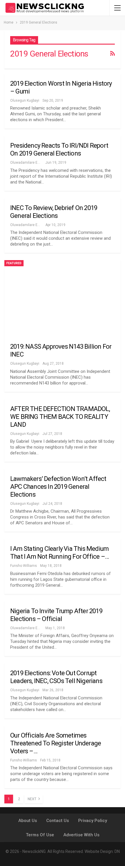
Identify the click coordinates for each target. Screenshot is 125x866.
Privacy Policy (92, 820)
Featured (14, 263)
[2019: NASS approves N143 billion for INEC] (62, 297)
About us (27, 820)
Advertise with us (81, 834)
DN (117, 851)
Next (32, 799)
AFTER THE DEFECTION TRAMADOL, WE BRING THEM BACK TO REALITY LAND (60, 416)
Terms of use (40, 834)
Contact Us (57, 820)
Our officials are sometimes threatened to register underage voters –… (55, 743)
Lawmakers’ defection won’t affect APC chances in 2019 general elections (58, 486)
